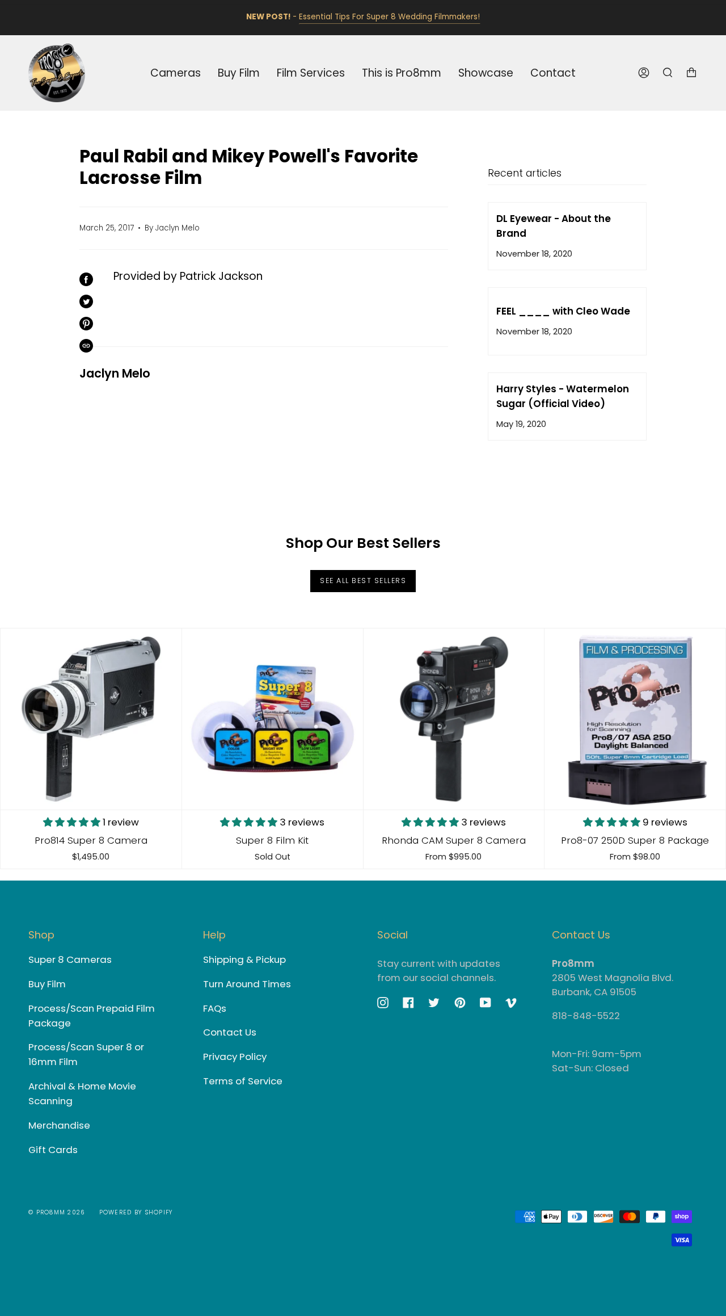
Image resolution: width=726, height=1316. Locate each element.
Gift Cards (53, 1149)
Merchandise (59, 1125)
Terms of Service (242, 1081)
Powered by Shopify (136, 1212)
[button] (73, 822)
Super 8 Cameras (70, 959)
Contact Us (229, 1032)
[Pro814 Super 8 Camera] (91, 719)
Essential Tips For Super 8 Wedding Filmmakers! (389, 17)
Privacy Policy (235, 1056)
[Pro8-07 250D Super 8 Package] (634, 719)
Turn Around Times (247, 984)
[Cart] (691, 73)
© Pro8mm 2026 (56, 1212)
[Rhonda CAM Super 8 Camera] (454, 719)
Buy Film (47, 984)
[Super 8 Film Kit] (272, 719)
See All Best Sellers (363, 580)
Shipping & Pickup (244, 959)
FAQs (214, 1008)
